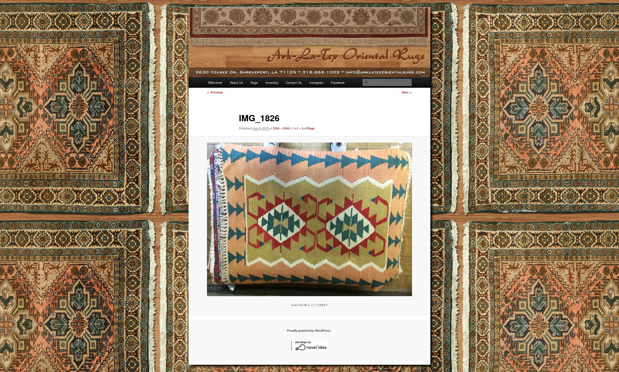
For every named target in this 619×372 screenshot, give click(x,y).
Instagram (317, 82)
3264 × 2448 (281, 128)
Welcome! (215, 82)
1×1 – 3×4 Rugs (304, 128)
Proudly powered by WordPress (309, 330)
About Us (236, 82)
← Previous (215, 92)
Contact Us (294, 82)
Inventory (272, 82)
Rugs (254, 82)
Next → (407, 92)
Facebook (338, 82)
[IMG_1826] (309, 219)
